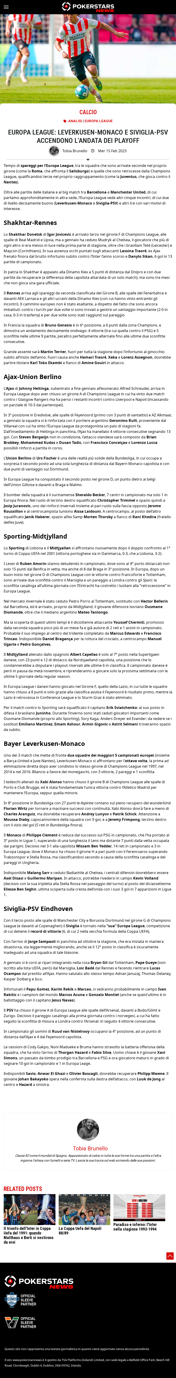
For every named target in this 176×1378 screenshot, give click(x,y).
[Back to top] (170, 1256)
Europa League (99, 121)
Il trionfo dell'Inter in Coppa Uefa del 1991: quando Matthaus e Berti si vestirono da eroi (28, 1235)
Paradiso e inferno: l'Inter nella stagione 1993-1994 (135, 1226)
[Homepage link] (88, 7)
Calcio (88, 112)
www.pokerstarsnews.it (28, 1360)
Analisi (75, 121)
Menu (8, 7)
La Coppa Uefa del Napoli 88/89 (80, 1230)
